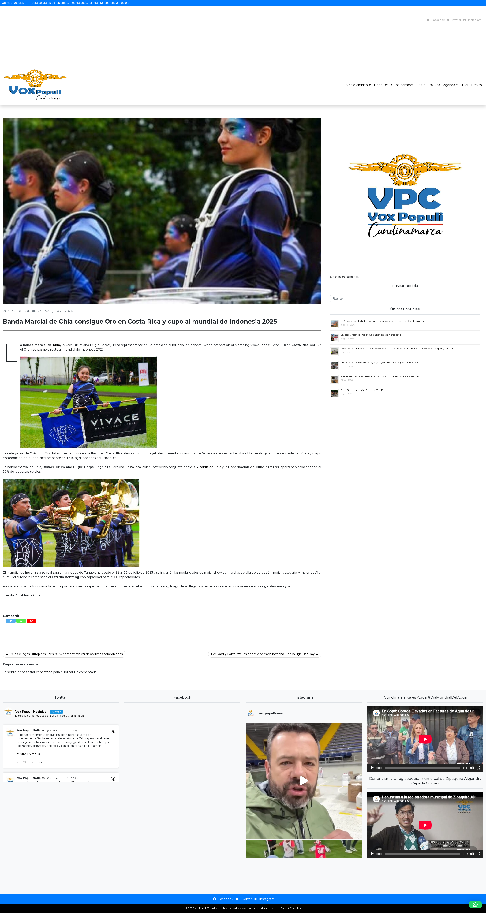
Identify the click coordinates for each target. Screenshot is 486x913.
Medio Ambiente (358, 85)
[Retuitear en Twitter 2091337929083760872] (25, 762)
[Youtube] (31, 621)
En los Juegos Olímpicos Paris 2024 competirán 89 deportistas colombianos (66, 654)
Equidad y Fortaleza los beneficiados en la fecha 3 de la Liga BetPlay (263, 654)
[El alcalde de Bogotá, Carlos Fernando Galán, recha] (304, 781)
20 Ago (75, 778)
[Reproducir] (372, 768)
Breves (476, 85)
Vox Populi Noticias (31, 730)
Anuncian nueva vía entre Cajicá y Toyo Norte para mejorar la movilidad (419, 2)
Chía (56, 345)
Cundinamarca (402, 85)
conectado (44, 672)
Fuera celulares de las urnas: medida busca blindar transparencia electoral (380, 376)
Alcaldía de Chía (208, 467)
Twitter (456, 20)
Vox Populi (200, 908)
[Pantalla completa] (478, 768)
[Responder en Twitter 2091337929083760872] (19, 762)
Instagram (474, 20)
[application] (425, 739)
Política (434, 85)
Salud (421, 85)
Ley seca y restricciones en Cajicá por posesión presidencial (173, 2)
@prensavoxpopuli (57, 730)
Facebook (438, 20)
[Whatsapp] (21, 621)
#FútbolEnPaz (26, 754)
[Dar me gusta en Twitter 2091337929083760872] (32, 762)
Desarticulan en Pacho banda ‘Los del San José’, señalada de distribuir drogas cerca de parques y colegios (292, 2)
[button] (475, 904)
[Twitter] (11, 621)
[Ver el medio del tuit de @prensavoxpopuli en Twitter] (39, 754)
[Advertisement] (241, 51)
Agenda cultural (455, 85)
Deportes (381, 85)
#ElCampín (75, 782)
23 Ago (75, 730)
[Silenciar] (472, 768)
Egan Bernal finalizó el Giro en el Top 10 (362, 390)
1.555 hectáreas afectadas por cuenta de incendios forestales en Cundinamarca (73, 2)
